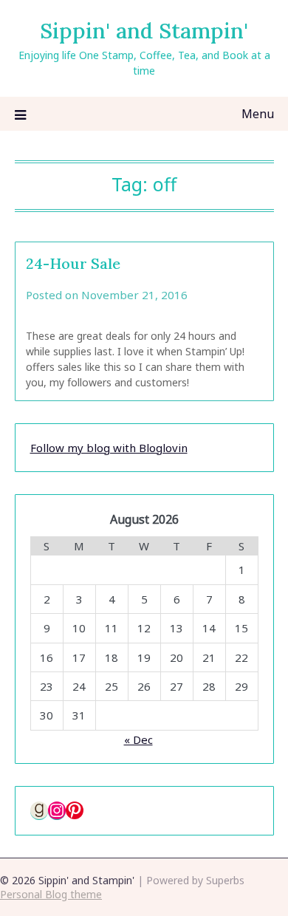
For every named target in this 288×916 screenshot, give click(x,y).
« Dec (138, 739)
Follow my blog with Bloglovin (109, 447)
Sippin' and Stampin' (144, 30)
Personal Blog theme (51, 894)
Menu (257, 114)
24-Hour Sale (73, 263)
